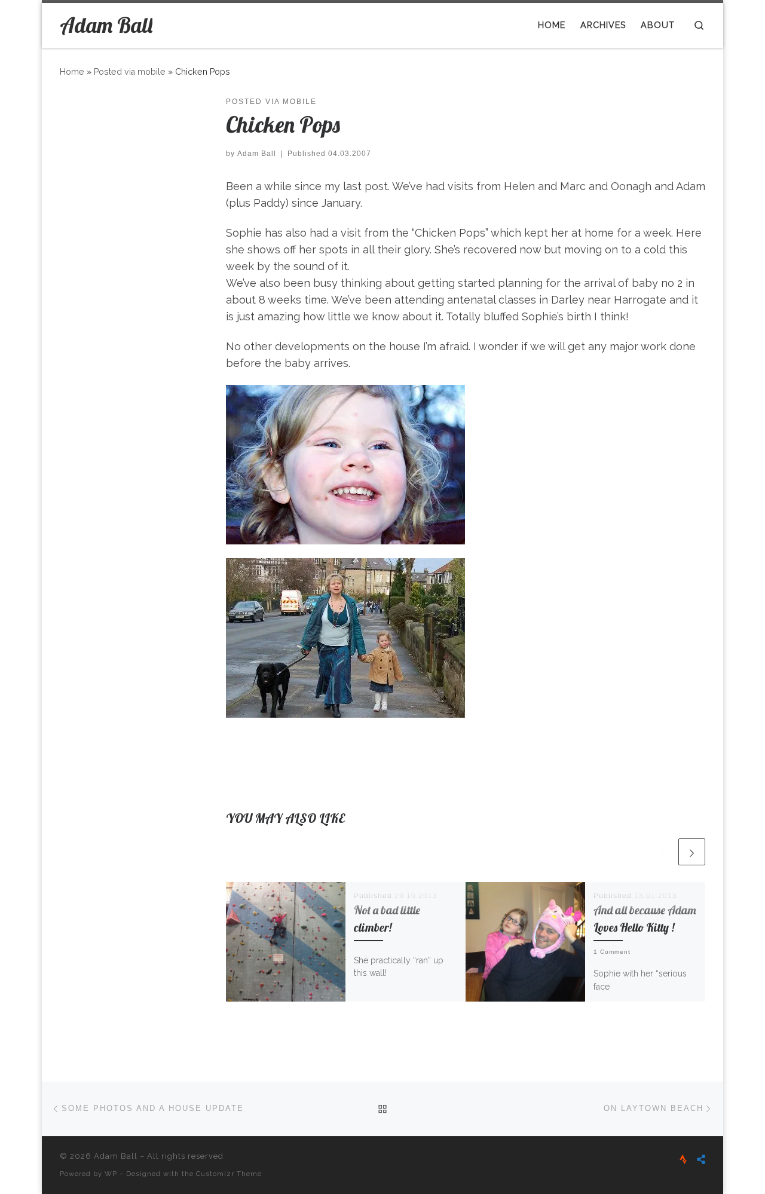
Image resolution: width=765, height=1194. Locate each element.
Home (72, 71)
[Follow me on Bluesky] (701, 1159)
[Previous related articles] (662, 851)
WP (111, 1173)
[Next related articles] (691, 851)
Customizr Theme (229, 1173)
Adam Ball (256, 153)
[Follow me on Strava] (683, 1159)
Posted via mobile (130, 71)
